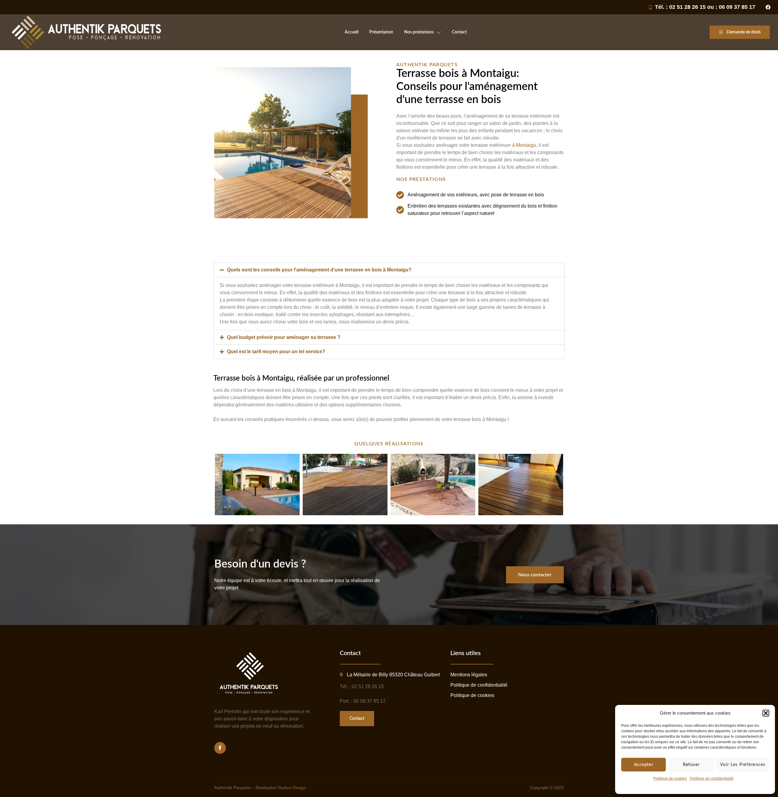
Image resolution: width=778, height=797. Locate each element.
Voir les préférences (743, 764)
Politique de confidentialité (712, 778)
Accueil (351, 32)
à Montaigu (524, 145)
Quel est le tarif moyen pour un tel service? (276, 351)
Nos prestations (419, 32)
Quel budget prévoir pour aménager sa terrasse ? (283, 337)
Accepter (643, 764)
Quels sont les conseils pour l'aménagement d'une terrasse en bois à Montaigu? (319, 269)
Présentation (381, 32)
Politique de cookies (670, 778)
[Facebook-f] (220, 748)
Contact (459, 32)
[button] (766, 713)
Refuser (691, 764)
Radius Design (292, 787)
